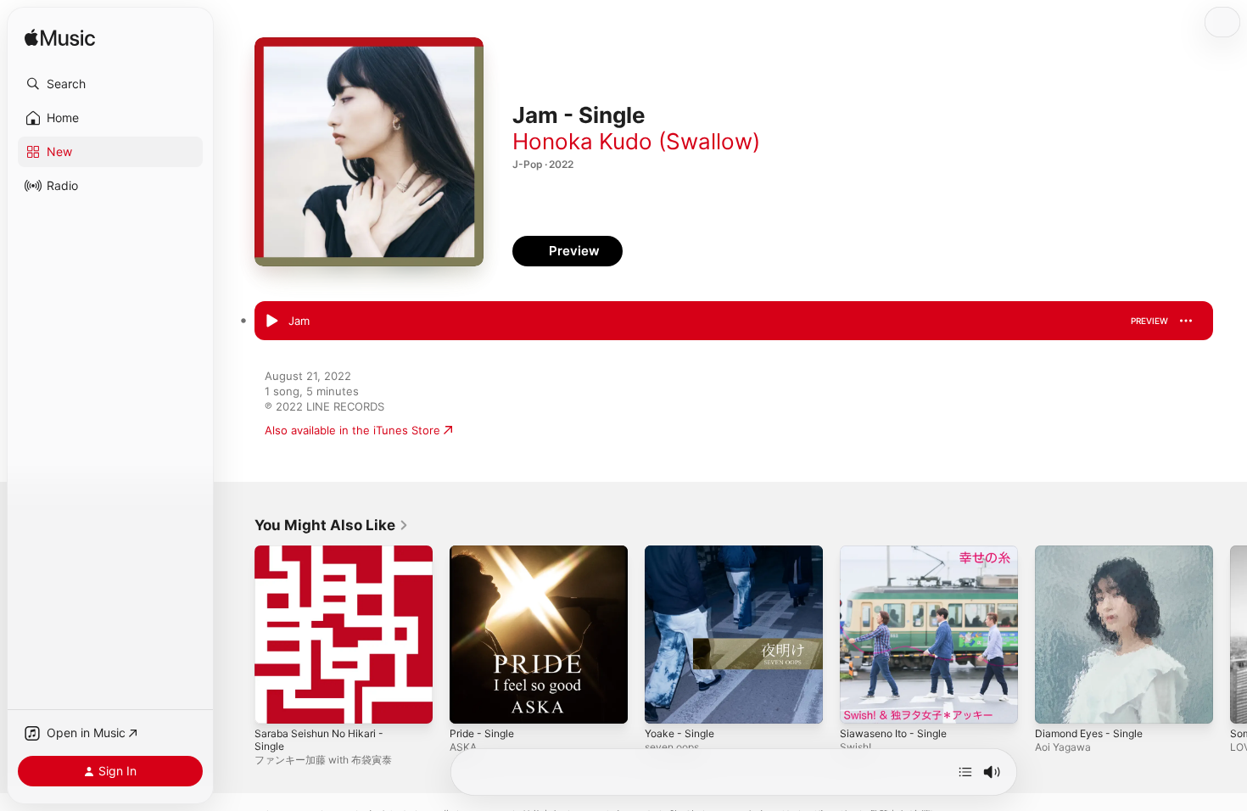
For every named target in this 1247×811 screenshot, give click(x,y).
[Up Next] (965, 772)
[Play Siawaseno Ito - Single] (861, 702)
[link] (331, 525)
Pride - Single (485, 552)
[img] (60, 38)
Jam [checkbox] (299, 320)
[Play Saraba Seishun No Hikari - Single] (275, 702)
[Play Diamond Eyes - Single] (1056, 702)
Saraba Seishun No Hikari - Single (343, 552)
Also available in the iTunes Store (352, 430)
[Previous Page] (237, 634)
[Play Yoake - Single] (666, 702)
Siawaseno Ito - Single (899, 552)
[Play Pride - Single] (471, 702)
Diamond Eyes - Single (1094, 552)
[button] (110, 84)
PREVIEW (1149, 321)
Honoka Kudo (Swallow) (636, 141)
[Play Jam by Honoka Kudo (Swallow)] (271, 321)
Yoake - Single (683, 552)
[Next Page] (1230, 634)
